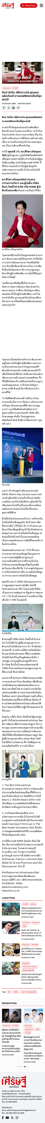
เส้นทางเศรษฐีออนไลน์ (28, 992)
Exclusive (26, 922)
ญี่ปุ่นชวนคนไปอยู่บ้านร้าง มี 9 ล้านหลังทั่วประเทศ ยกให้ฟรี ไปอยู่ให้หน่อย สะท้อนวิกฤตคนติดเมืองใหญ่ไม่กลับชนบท (31, 913)
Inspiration (29, 1029)
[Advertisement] (22, 35)
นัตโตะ (16, 992)
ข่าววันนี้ (15, 88)
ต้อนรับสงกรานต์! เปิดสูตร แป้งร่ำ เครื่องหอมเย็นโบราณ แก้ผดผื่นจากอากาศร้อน (32, 978)
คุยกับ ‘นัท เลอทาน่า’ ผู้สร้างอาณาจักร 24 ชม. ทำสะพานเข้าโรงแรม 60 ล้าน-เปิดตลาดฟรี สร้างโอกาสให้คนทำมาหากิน (31, 935)
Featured (6, 88)
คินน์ (9, 992)
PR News (35, 944)
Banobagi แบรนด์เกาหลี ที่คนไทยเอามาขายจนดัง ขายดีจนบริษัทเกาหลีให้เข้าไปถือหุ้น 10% (33, 1043)
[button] (18, 1066)
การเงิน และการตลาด (29, 966)
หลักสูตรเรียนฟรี (28, 970)
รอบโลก (33, 904)
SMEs (24, 926)
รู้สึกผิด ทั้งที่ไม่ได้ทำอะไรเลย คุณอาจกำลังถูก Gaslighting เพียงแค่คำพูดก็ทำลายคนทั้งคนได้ (11, 1036)
